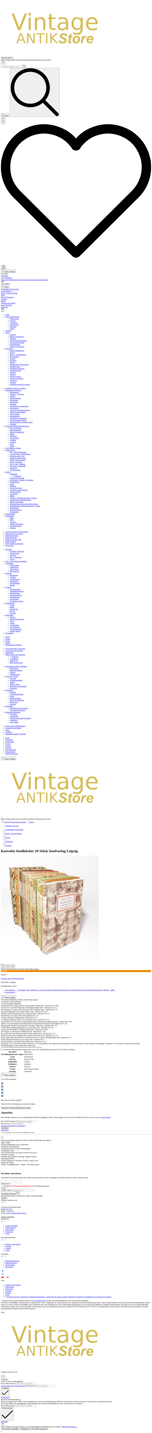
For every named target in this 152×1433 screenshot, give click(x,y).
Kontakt (8, 1246)
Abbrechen (5, 1130)
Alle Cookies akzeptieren (39, 1429)
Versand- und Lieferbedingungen (12, 978)
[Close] (3, 1376)
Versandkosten (40, 1301)
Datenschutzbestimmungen (22, 1186)
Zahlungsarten (34, 280)
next (8, 1142)
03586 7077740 (6, 1209)
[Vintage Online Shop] (56, 56)
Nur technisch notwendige (10, 1429)
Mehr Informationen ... (70, 1427)
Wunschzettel (10, 1265)
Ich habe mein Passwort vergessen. (13, 1126)
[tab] (60, 990)
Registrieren (5, 1398)
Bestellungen (43, 280)
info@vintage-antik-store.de (16, 1213)
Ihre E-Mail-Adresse (8, 1121)
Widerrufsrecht (10, 1228)
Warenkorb (9, 1267)
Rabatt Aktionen (11, 1263)
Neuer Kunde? (105, 1117)
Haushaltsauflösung (12, 1261)
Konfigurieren (25, 1429)
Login (7, 1250)
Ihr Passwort (5, 1124)
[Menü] (3, 63)
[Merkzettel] (76, 264)
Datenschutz (9, 1230)
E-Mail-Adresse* (7, 1190)
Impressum (9, 1232)
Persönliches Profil (15, 280)
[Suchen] (24, 66)
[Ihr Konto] (3, 267)
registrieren (8, 278)
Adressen (25, 280)
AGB (7, 1234)
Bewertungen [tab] (10, 992)
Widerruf (8, 1291)
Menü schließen (9, 272)
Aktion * (4, 1188)
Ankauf (8, 1248)
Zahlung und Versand (12, 1244)
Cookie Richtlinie (11, 1226)
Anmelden (4, 276)
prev (3, 1142)
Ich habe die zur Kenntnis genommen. (27, 1186)
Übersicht (4, 280)
